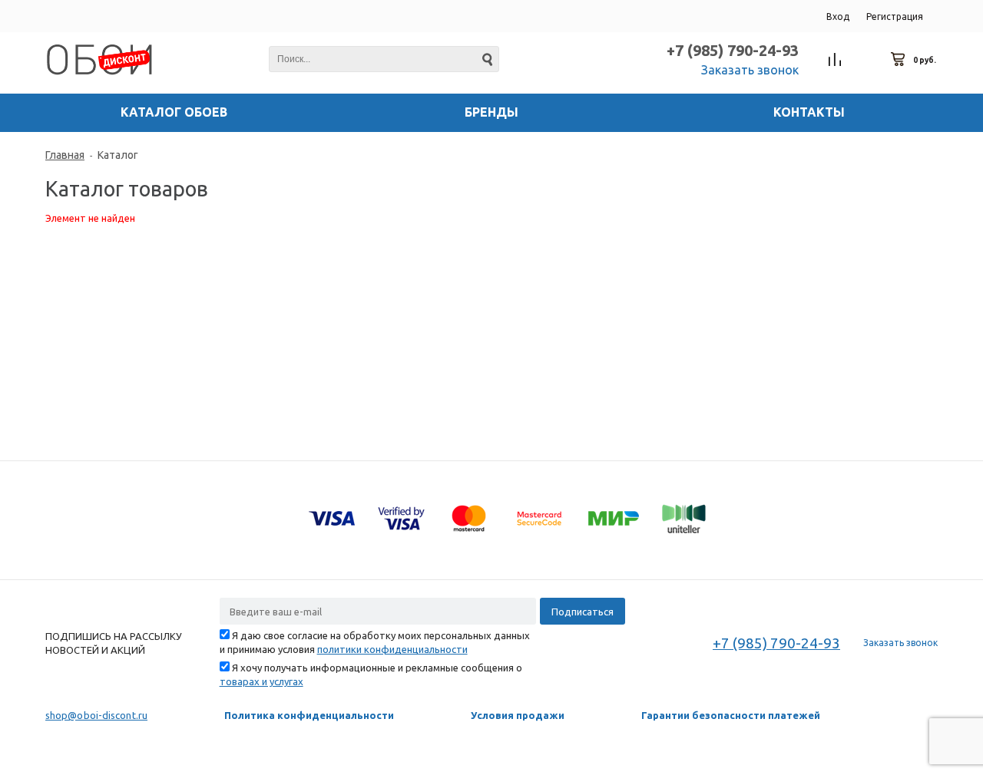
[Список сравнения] (835, 60)
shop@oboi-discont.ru (96, 715)
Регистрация (894, 16)
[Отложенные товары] (867, 60)
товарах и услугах (261, 681)
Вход (837, 16)
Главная (64, 155)
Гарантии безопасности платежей (730, 715)
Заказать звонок (750, 70)
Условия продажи (517, 715)
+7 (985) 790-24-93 (733, 50)
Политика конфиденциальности (309, 715)
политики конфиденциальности (392, 649)
